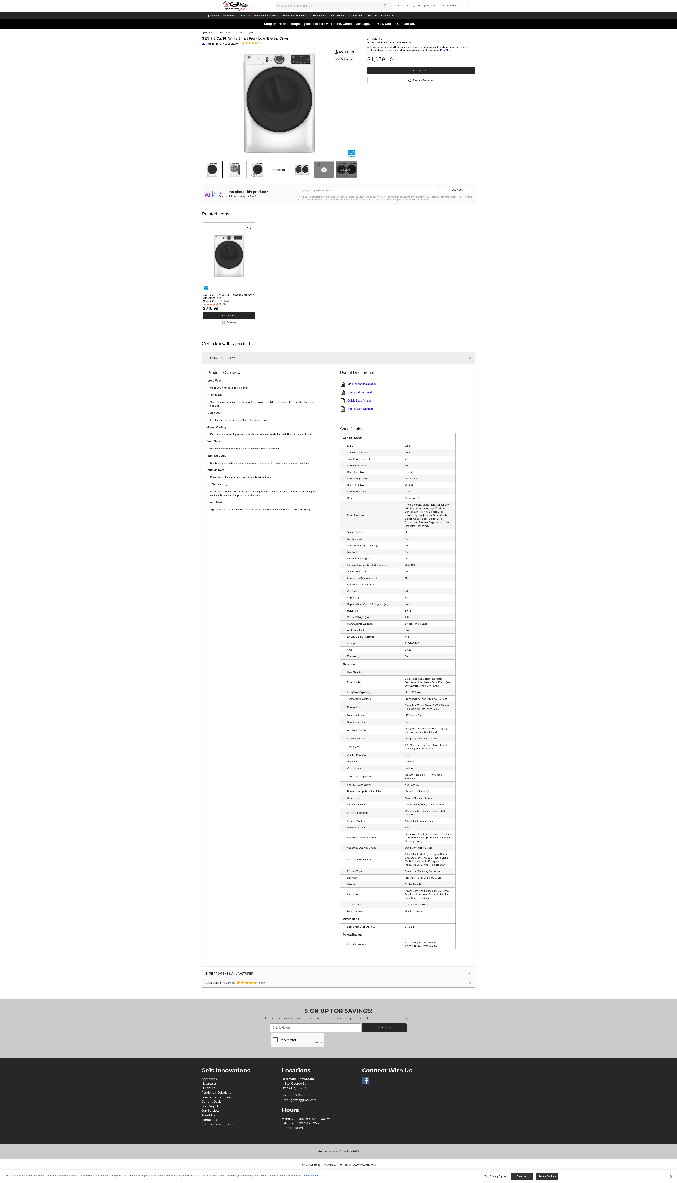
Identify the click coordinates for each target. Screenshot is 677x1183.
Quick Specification (359, 400)
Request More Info (423, 80)
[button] (399, 6)
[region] (338, 1176)
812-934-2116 (301, 1095)
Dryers (231, 32)
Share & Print (346, 51)
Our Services (355, 15)
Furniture (245, 15)
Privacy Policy (329, 1165)
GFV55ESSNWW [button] (229, 43)
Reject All (522, 1176)
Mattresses (229, 15)
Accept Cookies (547, 1176)
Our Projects (337, 15)
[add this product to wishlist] (249, 228)
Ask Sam (456, 190)
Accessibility (345, 1165)
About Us (372, 15)
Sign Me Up (384, 1027)
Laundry (220, 32)
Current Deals (318, 15)
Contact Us (387, 15)
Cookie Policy (310, 1175)
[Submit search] (385, 6)
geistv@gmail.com (303, 1100)
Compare (231, 322)
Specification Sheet (359, 392)
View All (346, 169)
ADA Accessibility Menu (364, 1165)
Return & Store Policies (217, 1124)
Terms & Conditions (310, 1165)
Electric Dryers (246, 32)
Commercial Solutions (294, 15)
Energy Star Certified (360, 408)
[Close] (671, 1176)
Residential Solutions (265, 15)
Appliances (213, 15)
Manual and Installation (362, 383)
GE (203, 44)
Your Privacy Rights (495, 1176)
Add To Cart (421, 70)
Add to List (346, 59)
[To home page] (236, 6)
